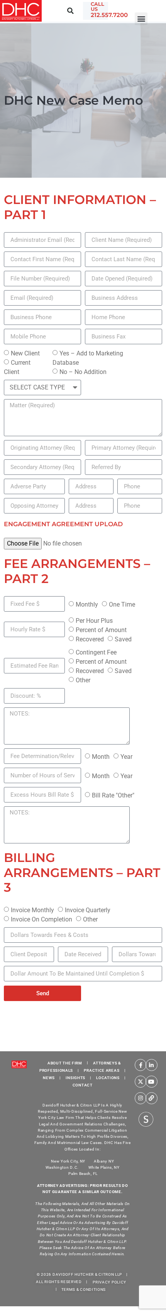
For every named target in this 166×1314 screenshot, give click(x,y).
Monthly (87, 604)
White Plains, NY (104, 1167)
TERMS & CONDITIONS (83, 1289)
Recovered (90, 639)
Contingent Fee (96, 652)
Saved (123, 639)
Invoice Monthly (32, 910)
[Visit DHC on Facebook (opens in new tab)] (141, 1065)
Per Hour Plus (94, 620)
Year (126, 756)
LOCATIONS (107, 1078)
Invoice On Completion (41, 919)
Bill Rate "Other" (113, 795)
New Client (25, 353)
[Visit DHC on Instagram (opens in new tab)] (141, 1098)
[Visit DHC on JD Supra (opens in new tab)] (146, 1118)
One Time (122, 604)
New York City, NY (68, 1161)
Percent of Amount (101, 630)
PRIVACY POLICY (109, 1282)
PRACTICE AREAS (101, 1070)
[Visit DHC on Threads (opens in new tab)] (152, 1098)
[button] (141, 18)
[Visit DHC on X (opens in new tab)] (141, 1082)
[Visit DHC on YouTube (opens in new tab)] (152, 1082)
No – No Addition (83, 372)
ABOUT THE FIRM (64, 1063)
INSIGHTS (75, 1078)
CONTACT (83, 1085)
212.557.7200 (109, 15)
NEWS (49, 1078)
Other (83, 680)
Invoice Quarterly (87, 910)
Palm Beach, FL (83, 1173)
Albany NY (104, 1161)
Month (101, 756)
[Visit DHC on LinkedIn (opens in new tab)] (152, 1065)
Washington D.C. (63, 1167)
